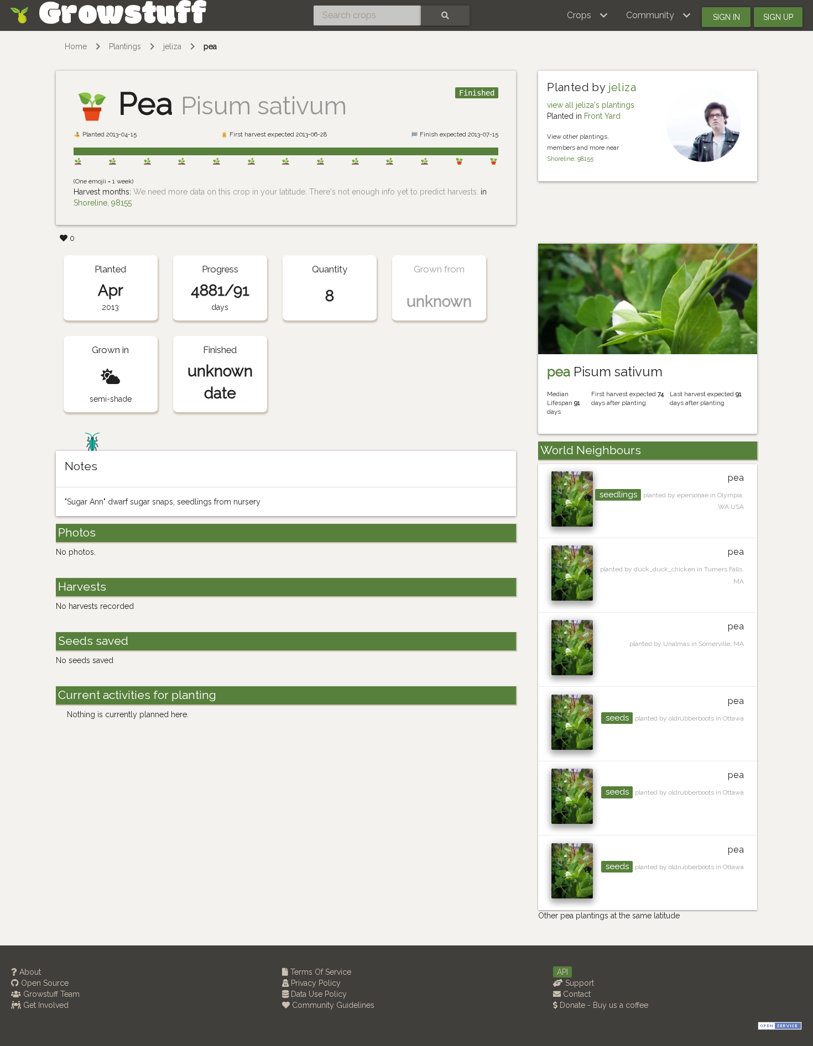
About (29, 972)
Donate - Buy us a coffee (602, 1005)
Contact (576, 994)
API (562, 972)
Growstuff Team (50, 994)
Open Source (44, 983)
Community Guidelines (332, 1005)
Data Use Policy (318, 994)
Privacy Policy (315, 983)
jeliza (172, 46)
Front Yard (602, 116)
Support (578, 983)
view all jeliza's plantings (590, 105)
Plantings (125, 46)
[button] (587, 15)
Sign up (778, 17)
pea (210, 46)
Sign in (726, 17)
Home (76, 46)
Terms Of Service (319, 972)
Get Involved (45, 1005)
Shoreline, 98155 (103, 202)
